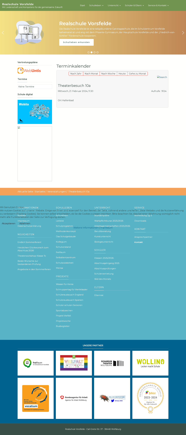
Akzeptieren (8, 223)
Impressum (106, 227)
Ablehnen (24, 223)
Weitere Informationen (85, 227)
